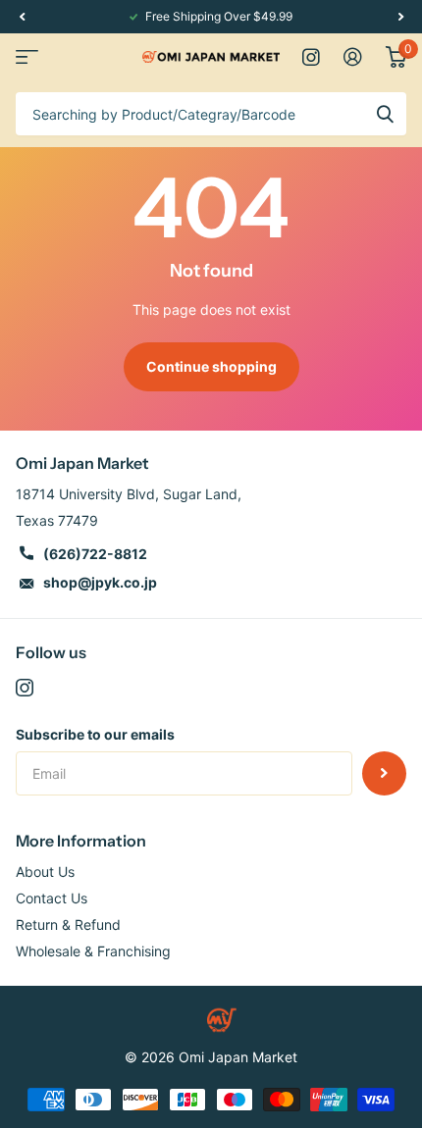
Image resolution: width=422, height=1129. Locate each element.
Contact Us (51, 898)
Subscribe (384, 773)
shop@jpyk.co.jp (100, 582)
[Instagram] (24, 687)
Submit (384, 113)
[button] (21, 16)
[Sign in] (352, 56)
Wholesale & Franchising (93, 951)
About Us (45, 871)
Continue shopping (211, 366)
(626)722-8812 (95, 553)
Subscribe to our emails (95, 734)
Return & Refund (68, 924)
